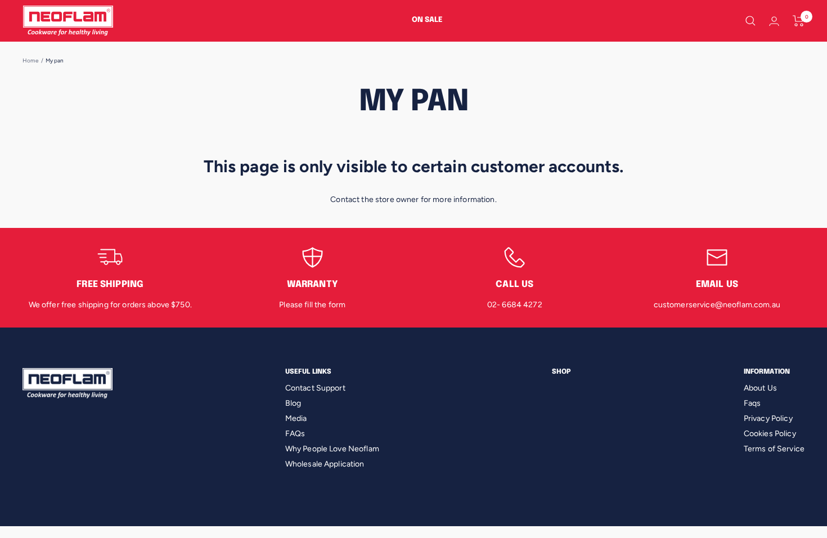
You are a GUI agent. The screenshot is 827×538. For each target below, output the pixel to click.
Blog (293, 403)
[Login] (774, 21)
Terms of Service (774, 449)
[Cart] (798, 20)
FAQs (295, 433)
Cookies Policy (770, 433)
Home (31, 60)
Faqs (752, 403)
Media (296, 418)
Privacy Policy (768, 418)
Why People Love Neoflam (332, 449)
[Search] (750, 21)
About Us (760, 388)
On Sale (427, 20)
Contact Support (315, 388)
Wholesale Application (325, 464)
